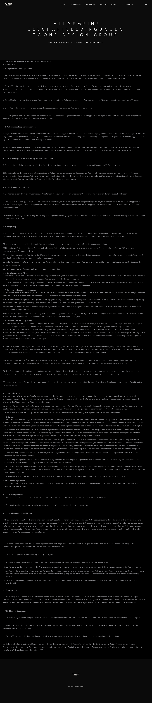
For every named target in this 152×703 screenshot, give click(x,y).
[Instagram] (78, 680)
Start (50, 42)
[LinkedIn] (73, 680)
